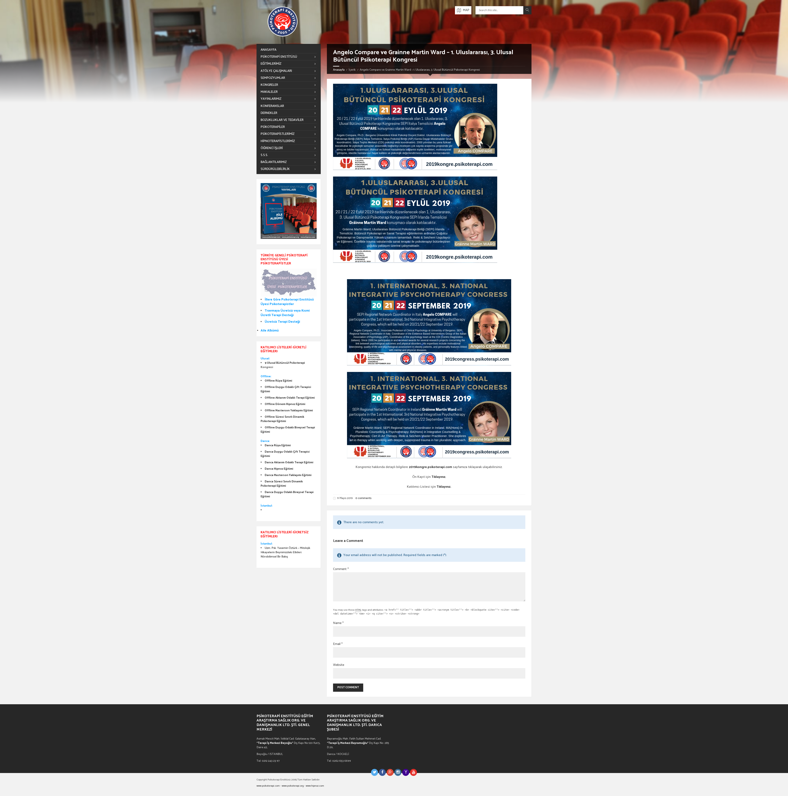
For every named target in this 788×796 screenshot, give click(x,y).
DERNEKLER (269, 113)
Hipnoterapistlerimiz (278, 141)
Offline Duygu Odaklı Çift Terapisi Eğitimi (286, 389)
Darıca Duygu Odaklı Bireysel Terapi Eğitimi (287, 494)
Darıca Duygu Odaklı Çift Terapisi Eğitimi (285, 454)
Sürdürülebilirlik (275, 169)
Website (338, 665)
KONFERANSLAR (272, 106)
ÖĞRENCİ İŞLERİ (272, 148)
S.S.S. (264, 155)
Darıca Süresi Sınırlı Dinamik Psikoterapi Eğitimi (282, 483)
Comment (341, 569)
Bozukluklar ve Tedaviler (282, 120)
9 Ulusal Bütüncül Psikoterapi (285, 363)
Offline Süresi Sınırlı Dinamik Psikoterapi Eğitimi (282, 419)
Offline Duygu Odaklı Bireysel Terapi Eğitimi (288, 429)
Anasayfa (339, 70)
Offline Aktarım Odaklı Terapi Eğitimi (290, 398)
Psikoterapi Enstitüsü (279, 57)
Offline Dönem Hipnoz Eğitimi (285, 404)
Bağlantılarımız (274, 162)
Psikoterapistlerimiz (277, 134)
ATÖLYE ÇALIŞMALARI (276, 71)
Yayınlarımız (271, 99)
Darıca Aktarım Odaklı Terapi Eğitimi (289, 462)
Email (337, 644)
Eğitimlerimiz (271, 64)
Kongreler (269, 85)
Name (338, 623)
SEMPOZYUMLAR (273, 78)
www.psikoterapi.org (293, 786)
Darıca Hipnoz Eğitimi (279, 469)
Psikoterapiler (273, 127)
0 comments (363, 498)
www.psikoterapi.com (268, 786)
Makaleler (269, 92)
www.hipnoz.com (315, 786)
